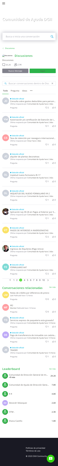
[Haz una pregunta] (51, 459)
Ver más (52, 287)
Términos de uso (33, 451)
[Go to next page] (48, 280)
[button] (6, 64)
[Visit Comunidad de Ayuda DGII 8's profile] (5, 385)
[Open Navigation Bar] (4, 3)
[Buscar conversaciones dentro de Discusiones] (5, 83)
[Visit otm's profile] (5, 412)
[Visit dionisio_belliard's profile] (5, 248)
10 (43, 280)
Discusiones (10, 48)
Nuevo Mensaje (15, 71)
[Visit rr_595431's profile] (5, 394)
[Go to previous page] (10, 280)
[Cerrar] (52, 83)
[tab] (5, 91)
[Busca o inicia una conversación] (52, 36)
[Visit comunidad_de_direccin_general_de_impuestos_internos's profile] (5, 376)
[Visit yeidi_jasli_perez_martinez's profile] (5, 211)
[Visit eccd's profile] (5, 421)
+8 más (12, 377)
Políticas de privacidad (35, 448)
